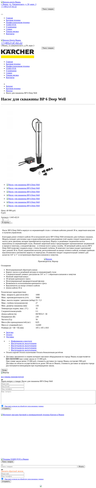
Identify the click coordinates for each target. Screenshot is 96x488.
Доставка (10, 337)
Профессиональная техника (18, 22)
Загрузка (9, 332)
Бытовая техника (13, 20)
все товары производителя (12, 377)
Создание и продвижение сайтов (68, 486)
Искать (81, 466)
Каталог (9, 86)
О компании (11, 27)
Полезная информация (15, 433)
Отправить (6, 408)
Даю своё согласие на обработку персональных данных (24, 406)
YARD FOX (11, 25)
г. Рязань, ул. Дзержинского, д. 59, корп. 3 (18, 4)
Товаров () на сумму (13, 11)
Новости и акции (13, 431)
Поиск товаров (48, 9)
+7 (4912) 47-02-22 (9, 7)
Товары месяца (12, 31)
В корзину (6, 222)
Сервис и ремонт (13, 428)
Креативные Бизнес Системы (26, 486)
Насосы (9, 91)
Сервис (9, 29)
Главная (9, 18)
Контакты (10, 34)
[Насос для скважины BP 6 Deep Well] (38, 180)
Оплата (9, 335)
